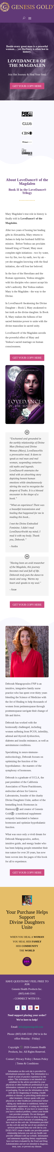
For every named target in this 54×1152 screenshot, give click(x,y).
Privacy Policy (24, 1058)
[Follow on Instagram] (30, 1007)
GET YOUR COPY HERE (27, 86)
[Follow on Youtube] (37, 1007)
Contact (10, 1058)
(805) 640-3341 (27, 993)
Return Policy (41, 1058)
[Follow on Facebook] (17, 1007)
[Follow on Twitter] (24, 1007)
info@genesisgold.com (31, 1026)
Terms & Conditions (27, 1063)
